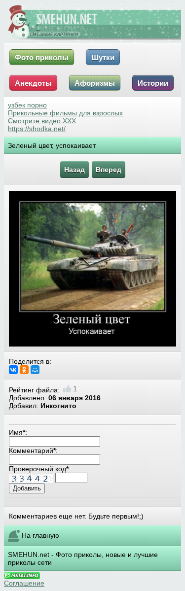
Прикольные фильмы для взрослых (65, 113)
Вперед (108, 170)
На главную (40, 535)
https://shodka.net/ (37, 129)
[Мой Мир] (35, 369)
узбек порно (27, 105)
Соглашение (24, 583)
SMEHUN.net (28, 554)
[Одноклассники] (24, 369)
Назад (74, 170)
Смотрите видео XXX (42, 121)
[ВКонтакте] (13, 369)
